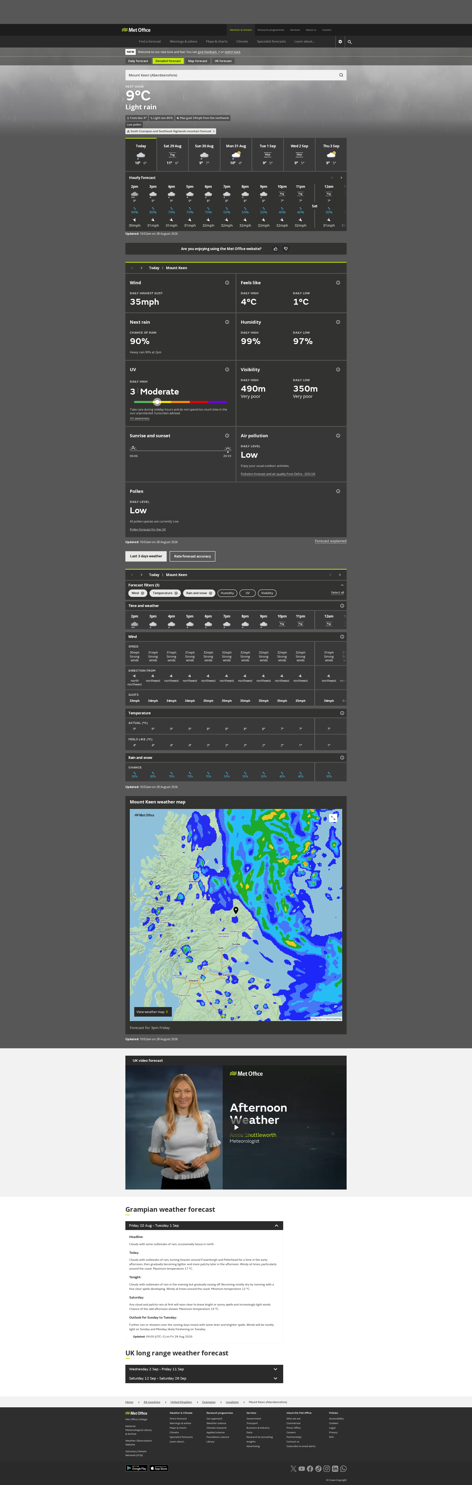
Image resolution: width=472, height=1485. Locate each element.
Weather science (216, 1423)
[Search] (339, 74)
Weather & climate (241, 29)
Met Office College (136, 1419)
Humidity (227, 593)
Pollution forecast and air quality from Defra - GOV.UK (278, 474)
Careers (327, 29)
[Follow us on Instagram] (326, 1468)
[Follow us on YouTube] (302, 1468)
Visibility (267, 593)
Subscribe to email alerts (301, 1446)
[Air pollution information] (337, 435)
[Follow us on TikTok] (318, 1468)
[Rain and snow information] (341, 757)
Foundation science (217, 1437)
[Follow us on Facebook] (310, 1468)
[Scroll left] (332, 177)
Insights (251, 1441)
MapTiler (317, 1019)
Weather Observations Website (138, 1442)
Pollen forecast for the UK (148, 529)
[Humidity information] (337, 322)
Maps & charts (217, 41)
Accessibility (336, 1418)
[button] (236, 911)
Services (295, 29)
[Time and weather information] (341, 605)
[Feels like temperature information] (337, 282)
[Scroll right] (341, 177)
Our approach (214, 1418)
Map (197, 61)
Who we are (294, 1418)
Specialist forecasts (271, 41)
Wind (133, 593)
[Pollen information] (337, 491)
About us (311, 29)
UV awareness (140, 418)
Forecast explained (331, 541)
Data (249, 1432)
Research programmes (271, 29)
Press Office (294, 1427)
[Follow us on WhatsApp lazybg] (343, 1468)
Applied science (215, 1432)
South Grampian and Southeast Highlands (171, 131)
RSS (331, 1437)
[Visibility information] (337, 369)
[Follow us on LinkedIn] (335, 1468)
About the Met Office (299, 1412)
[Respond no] (285, 248)
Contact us (293, 1441)
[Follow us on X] (293, 1468)
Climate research (216, 1427)
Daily (138, 61)
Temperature (161, 593)
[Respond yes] (275, 248)
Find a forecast (150, 41)
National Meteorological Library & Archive (138, 1430)
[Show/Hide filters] (342, 585)
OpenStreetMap (333, 1019)
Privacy (333, 1432)
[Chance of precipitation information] (226, 322)
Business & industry (258, 1427)
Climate (242, 41)
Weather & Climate (181, 1412)
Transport (252, 1423)
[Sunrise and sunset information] (226, 435)
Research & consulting (260, 1437)
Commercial (294, 1423)
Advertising (253, 1446)
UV (248, 593)
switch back (232, 52)
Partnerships (294, 1437)
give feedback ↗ (209, 52)
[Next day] (141, 268)
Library (210, 1441)
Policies (333, 1412)
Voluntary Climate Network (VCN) (136, 1453)
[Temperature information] (341, 713)
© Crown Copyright (336, 1480)
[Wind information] (341, 636)
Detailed (168, 61)
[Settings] (340, 41)
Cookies (333, 1423)
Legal (332, 1427)
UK (223, 61)
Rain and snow (195, 593)
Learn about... (305, 41)
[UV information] (226, 369)
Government (254, 1418)
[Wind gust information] (226, 282)
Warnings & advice (183, 41)
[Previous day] (132, 268)
